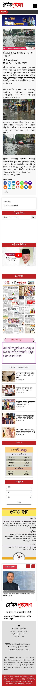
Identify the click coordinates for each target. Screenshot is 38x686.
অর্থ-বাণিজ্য (15, 629)
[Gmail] (18, 187)
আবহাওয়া (13, 631)
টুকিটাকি (14, 634)
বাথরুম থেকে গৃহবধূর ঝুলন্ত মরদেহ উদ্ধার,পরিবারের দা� (25, 431)
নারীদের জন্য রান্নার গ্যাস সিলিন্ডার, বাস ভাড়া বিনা (24, 389)
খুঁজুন (33, 217)
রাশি (20, 634)
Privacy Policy (12, 647)
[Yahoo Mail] (30, 183)
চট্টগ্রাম (20, 631)
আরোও (18, 442)
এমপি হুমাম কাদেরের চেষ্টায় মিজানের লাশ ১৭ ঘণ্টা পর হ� (25, 375)
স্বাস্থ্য (23, 637)
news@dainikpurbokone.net (21, 644)
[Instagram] (26, 183)
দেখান (19, 502)
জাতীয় (26, 631)
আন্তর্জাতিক (23, 629)
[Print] (5, 187)
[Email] (13, 187)
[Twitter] (9, 183)
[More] (30, 187)
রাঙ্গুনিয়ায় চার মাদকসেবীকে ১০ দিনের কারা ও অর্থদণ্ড (25, 417)
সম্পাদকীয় (17, 637)
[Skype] (9, 187)
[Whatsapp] (22, 183)
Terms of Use (24, 647)
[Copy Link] (22, 187)
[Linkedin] (13, 183)
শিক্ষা (24, 634)
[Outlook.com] (26, 187)
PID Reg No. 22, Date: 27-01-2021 (18, 649)
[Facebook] (5, 183)
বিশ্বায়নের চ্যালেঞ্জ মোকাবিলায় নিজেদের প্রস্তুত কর (25, 403)
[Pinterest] (18, 183)
